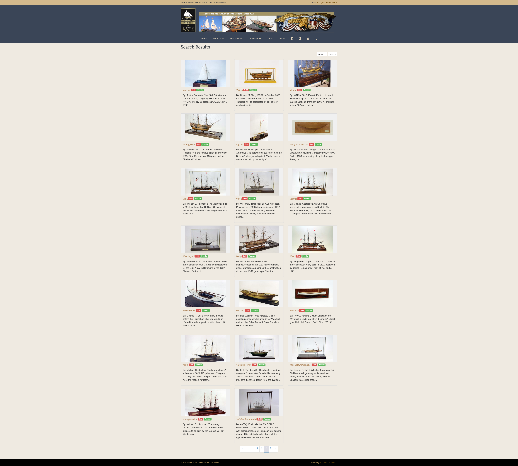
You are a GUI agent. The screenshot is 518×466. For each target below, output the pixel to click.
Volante (293, 199)
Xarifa (185, 365)
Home (204, 39)
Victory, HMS (189, 144)
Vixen (239, 199)
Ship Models (236, 39)
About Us (217, 39)
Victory (239, 90)
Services (254, 39)
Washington (188, 256)
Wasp (239, 256)
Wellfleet (240, 310)
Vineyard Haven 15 (299, 144)
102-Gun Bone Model (246, 419)
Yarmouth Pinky (243, 365)
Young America (190, 419)
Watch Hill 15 (189, 310)
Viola (185, 199)
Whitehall (294, 310)
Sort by (332, 54)
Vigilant (239, 144)
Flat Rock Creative (328, 462)
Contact (281, 39)
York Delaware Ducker (300, 365)
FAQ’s (269, 39)
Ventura (186, 90)
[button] (315, 39)
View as (321, 54)
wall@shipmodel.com (327, 2)
